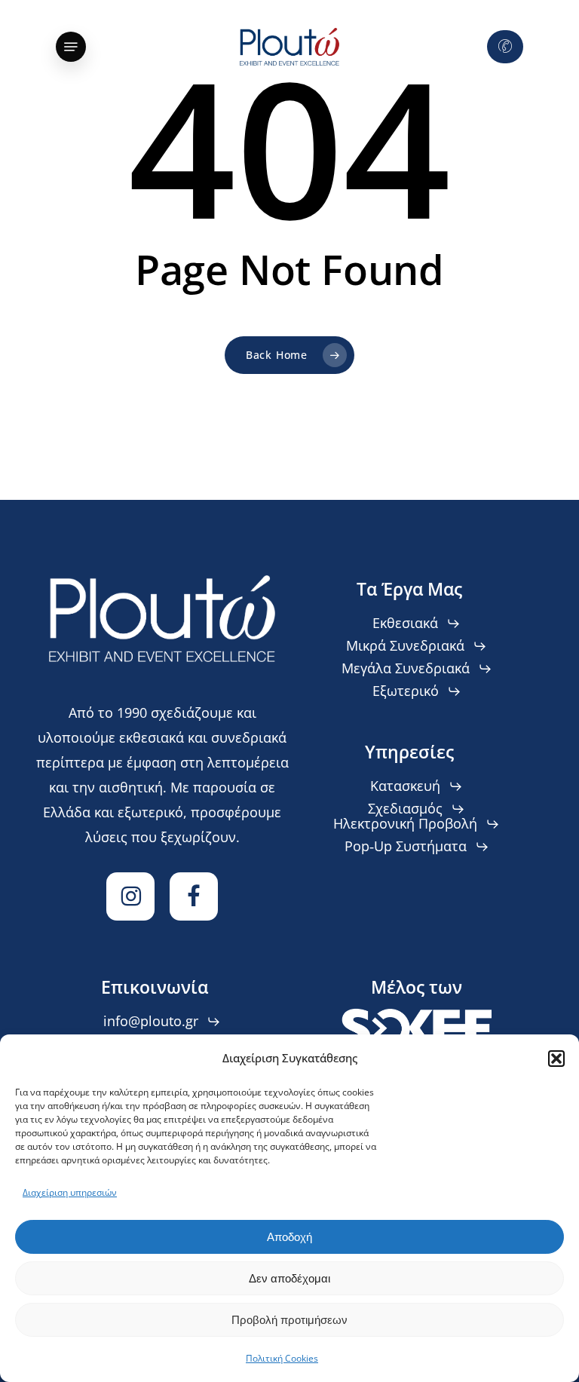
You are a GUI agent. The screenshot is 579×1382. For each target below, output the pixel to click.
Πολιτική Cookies (282, 1358)
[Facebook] (194, 896)
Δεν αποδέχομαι (289, 1278)
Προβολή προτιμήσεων (289, 1319)
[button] (556, 1058)
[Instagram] (130, 896)
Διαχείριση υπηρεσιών (70, 1192)
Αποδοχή (289, 1236)
